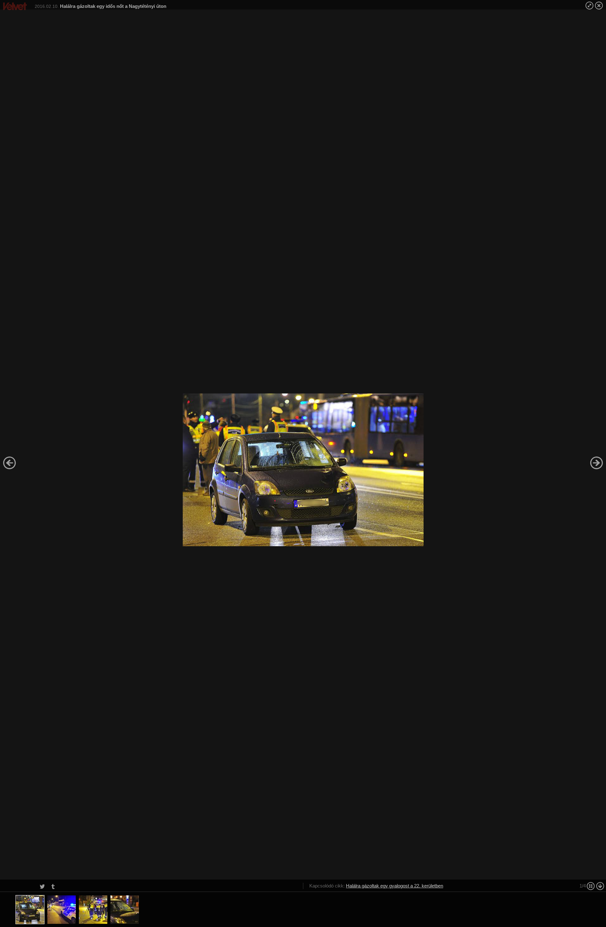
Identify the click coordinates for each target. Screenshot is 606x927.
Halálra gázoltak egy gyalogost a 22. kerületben (394, 885)
